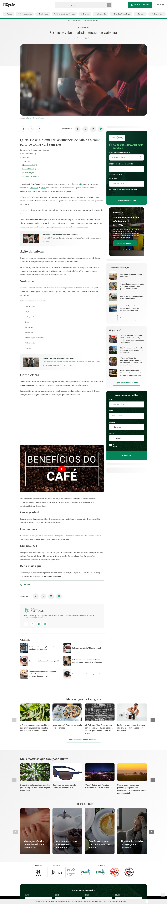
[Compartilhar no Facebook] (78, 129)
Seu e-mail (113, 179)
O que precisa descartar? (119, 152)
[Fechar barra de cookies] (147, 901)
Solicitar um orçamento (125, 240)
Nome (111, 411)
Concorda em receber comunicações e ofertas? (124, 190)
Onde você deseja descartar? (121, 164)
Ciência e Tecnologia (122, 14)
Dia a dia (141, 14)
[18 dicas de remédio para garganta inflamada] (132, 831)
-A (39, 129)
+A (31, 129)
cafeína (43, 187)
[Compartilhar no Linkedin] (93, 129)
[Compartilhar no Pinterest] (101, 129)
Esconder (46, 150)
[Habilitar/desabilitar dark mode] (23, 129)
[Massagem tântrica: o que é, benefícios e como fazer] (35, 831)
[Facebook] (26, 624)
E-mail (111, 400)
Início (69, 20)
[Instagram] (45, 624)
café (80, 184)
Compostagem (26, 14)
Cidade (112, 433)
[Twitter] (32, 624)
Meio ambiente (157, 14)
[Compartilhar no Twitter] (85, 129)
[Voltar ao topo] (163, 895)
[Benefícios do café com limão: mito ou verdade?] (100, 831)
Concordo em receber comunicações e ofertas (125, 445)
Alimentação (101, 14)
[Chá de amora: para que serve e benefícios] (67, 831)
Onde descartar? (142, 5)
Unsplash (42, 118)
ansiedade (69, 227)
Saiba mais (122, 901)
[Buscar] (109, 5)
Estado (112, 422)
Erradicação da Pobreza (65, 14)
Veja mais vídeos (126, 318)
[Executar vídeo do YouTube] (62, 468)
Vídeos (9, 14)
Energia (86, 14)
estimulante (34, 187)
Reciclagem (43, 14)
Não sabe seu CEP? (115, 174)
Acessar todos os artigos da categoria (83, 739)
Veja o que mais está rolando (127, 382)
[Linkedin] (38, 624)
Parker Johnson (32, 118)
